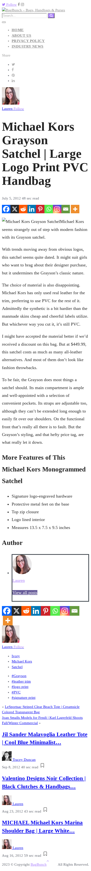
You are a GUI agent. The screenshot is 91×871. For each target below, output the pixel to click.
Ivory (16, 656)
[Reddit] (23, 209)
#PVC (16, 692)
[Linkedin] (31, 209)
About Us (21, 35)
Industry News (27, 46)
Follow (11, 5)
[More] (75, 209)
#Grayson (19, 676)
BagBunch (39, 864)
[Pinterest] (40, 209)
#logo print (20, 687)
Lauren (13, 109)
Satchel (17, 667)
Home (18, 30)
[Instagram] (57, 209)
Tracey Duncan (24, 760)
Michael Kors (22, 661)
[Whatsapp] (48, 209)
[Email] (65, 209)
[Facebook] (6, 209)
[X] (14, 209)
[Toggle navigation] (4, 22)
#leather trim (21, 681)
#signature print (23, 698)
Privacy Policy (28, 41)
